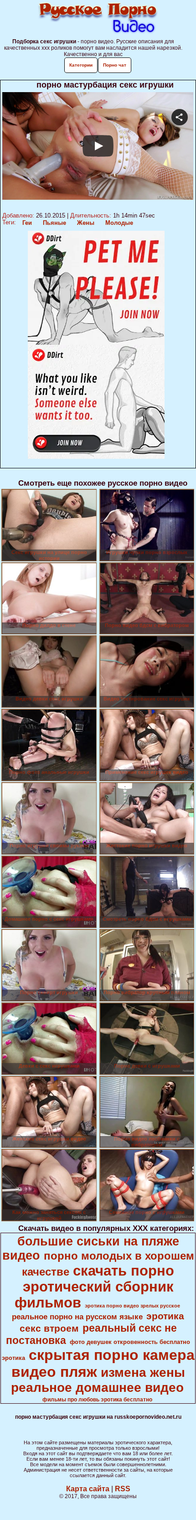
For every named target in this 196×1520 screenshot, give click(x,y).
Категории (81, 64)
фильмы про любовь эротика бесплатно (97, 1399)
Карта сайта (87, 1489)
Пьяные (54, 222)
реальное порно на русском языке (77, 1316)
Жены (85, 222)
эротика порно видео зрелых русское (132, 1305)
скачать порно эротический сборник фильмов (95, 1286)
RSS (122, 1489)
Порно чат (114, 64)
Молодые (119, 222)
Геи (27, 222)
